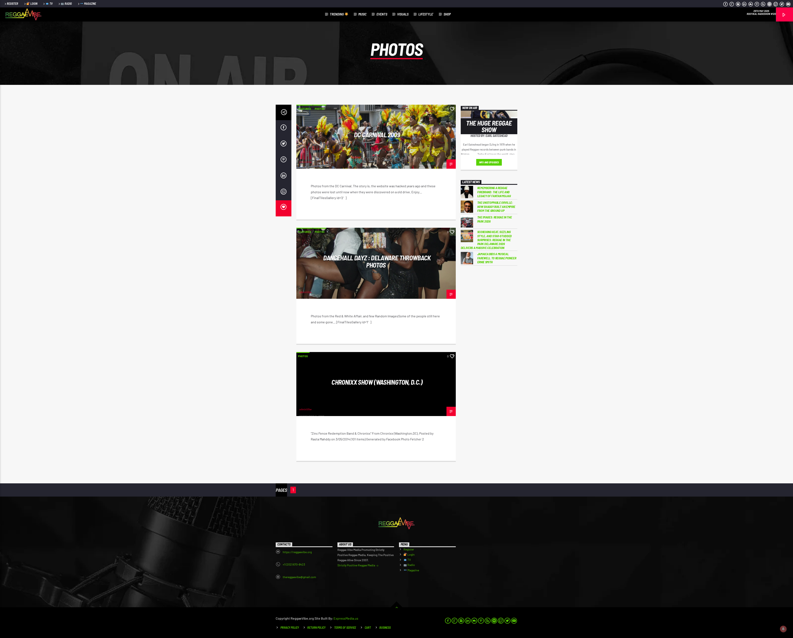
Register (12, 3)
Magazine (89, 3)
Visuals (402, 14)
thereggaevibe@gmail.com (299, 577)
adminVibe (305, 162)
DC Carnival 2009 (377, 135)
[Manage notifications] (783, 629)
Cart (368, 627)
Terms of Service (345, 627)
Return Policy (316, 627)
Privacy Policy (289, 627)
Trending (337, 14)
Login (33, 3)
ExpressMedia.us (346, 618)
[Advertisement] (489, 337)
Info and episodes (489, 162)
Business (385, 627)
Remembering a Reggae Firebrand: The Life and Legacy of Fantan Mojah (494, 192)
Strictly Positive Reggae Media (356, 565)
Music (362, 14)
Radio (68, 3)
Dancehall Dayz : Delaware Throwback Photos (377, 261)
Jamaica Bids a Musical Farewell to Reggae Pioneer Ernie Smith (496, 258)
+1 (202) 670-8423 (294, 564)
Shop (447, 14)
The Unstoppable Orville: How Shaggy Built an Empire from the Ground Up (496, 206)
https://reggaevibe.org (297, 552)
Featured (304, 108)
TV (51, 3)
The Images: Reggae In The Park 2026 (494, 219)
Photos (320, 108)
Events (381, 14)
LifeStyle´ (426, 14)
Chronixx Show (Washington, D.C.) (377, 382)
